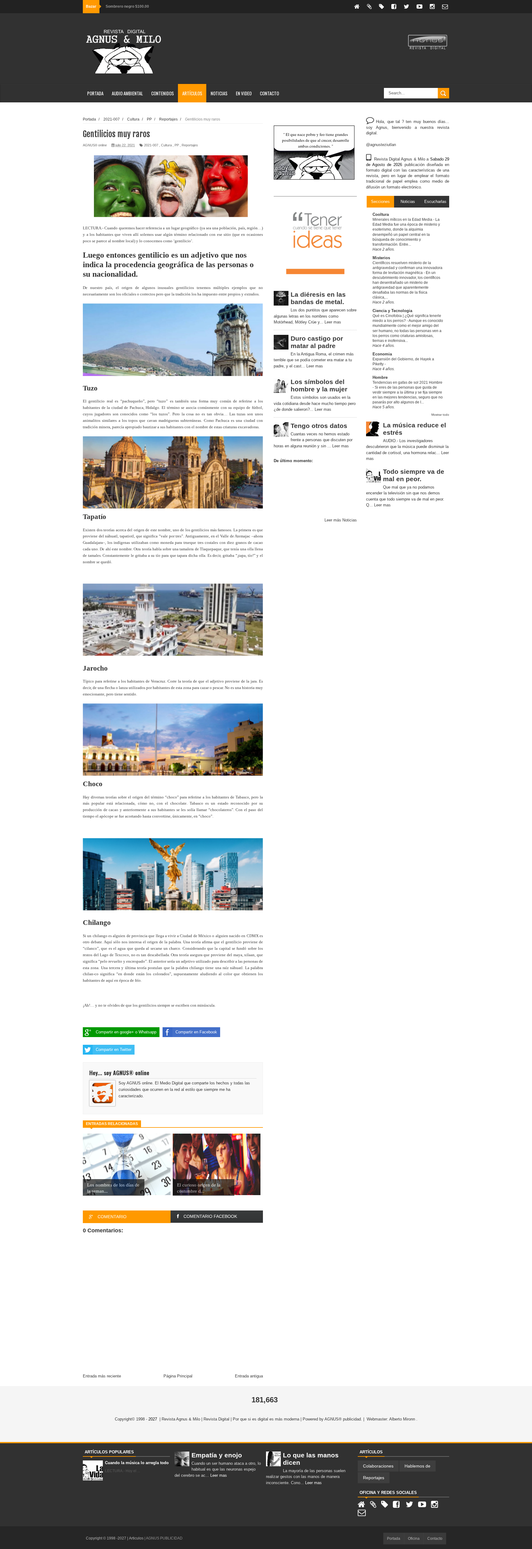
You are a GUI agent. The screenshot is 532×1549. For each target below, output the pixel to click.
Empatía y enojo (216, 1455)
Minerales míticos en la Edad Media (403, 219)
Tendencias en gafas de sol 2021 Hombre (407, 382)
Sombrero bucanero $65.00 (129, 6)
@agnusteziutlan (381, 144)
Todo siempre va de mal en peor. (413, 475)
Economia (382, 354)
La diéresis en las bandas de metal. (318, 298)
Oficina (414, 1538)
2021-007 (151, 145)
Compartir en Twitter (113, 1049)
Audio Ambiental (127, 93)
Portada (95, 93)
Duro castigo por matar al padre (317, 342)
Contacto (269, 93)
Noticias (219, 93)
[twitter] (406, 6)
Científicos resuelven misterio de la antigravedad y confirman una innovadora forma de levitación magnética (407, 268)
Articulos (136, 1538)
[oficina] (369, 6)
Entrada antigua (249, 1376)
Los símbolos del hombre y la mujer (319, 385)
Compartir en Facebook (196, 1032)
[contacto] (445, 6)
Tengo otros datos (319, 425)
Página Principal (177, 1376)
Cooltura (381, 214)
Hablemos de (417, 1466)
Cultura (166, 145)
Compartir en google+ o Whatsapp (126, 1032)
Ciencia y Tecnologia (392, 310)
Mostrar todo (440, 414)
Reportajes (190, 145)
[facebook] (393, 6)
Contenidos (162, 93)
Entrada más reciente (102, 1376)
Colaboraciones (378, 1466)
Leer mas (332, 322)
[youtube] (419, 6)
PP (177, 145)
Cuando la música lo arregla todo (137, 1462)
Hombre (380, 377)
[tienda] (381, 6)
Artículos (192, 93)
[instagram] (432, 6)
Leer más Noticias (340, 520)
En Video (244, 93)
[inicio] (357, 6)
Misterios (381, 258)
